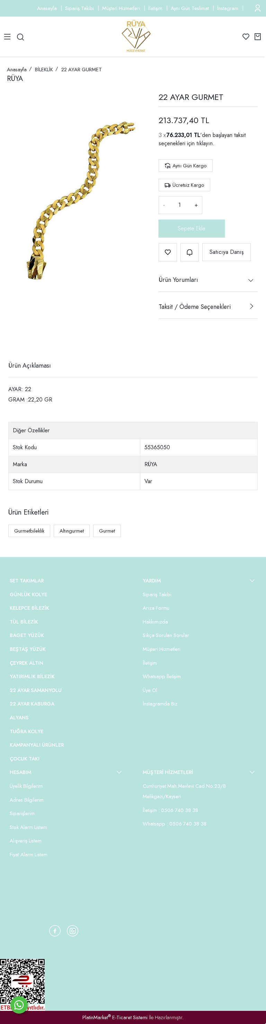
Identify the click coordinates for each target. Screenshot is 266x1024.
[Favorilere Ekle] (168, 252)
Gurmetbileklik (29, 531)
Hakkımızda (155, 622)
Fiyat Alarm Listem (28, 854)
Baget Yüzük (27, 635)
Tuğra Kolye (26, 731)
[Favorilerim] (246, 37)
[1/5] (12, 340)
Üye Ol (150, 690)
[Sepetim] (258, 37)
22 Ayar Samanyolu (36, 690)
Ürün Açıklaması (29, 365)
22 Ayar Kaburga (32, 704)
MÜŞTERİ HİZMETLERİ (168, 772)
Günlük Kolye (28, 594)
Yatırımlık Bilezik (32, 676)
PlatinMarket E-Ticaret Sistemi (115, 1017)
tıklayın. (205, 143)
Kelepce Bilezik (29, 608)
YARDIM (152, 580)
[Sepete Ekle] (192, 229)
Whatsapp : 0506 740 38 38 (174, 824)
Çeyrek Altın (26, 663)
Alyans (19, 717)
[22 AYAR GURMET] (77, 195)
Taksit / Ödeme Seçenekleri (195, 306)
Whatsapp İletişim (162, 676)
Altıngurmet (72, 531)
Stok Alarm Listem (28, 827)
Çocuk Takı (24, 759)
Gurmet (107, 531)
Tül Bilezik (24, 622)
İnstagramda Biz (160, 704)
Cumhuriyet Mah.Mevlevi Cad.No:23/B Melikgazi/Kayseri (184, 791)
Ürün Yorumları (178, 279)
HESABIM (20, 772)
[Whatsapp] (19, 1005)
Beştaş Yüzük (28, 649)
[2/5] (17, 340)
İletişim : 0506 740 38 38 (170, 810)
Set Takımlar (27, 580)
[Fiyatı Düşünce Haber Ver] (189, 252)
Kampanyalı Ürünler (37, 745)
